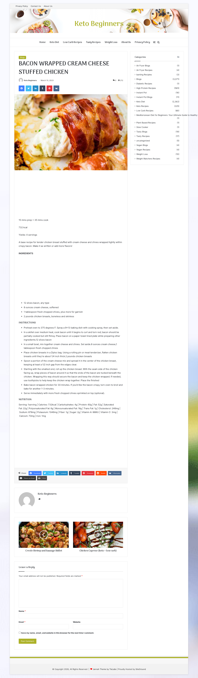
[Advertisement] (71, 196)
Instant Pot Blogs (144, 97)
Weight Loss (111, 42)
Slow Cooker (142, 127)
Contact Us (36, 6)
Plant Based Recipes (146, 122)
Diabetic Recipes (144, 83)
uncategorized (143, 140)
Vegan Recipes (143, 149)
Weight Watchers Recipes (148, 158)
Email (22, 622)
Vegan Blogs (142, 145)
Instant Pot (141, 92)
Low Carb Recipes (72, 42)
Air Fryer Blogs (143, 65)
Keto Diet (54, 42)
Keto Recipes (142, 106)
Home (42, 42)
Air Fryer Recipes (144, 70)
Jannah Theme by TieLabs (104, 669)
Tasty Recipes (93, 42)
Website (76, 622)
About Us (48, 6)
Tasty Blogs (141, 131)
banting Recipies (144, 74)
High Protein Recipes (146, 88)
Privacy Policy (22, 6)
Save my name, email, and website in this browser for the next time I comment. (57, 633)
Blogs (22, 57)
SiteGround (141, 669)
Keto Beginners (30, 80)
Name (22, 611)
